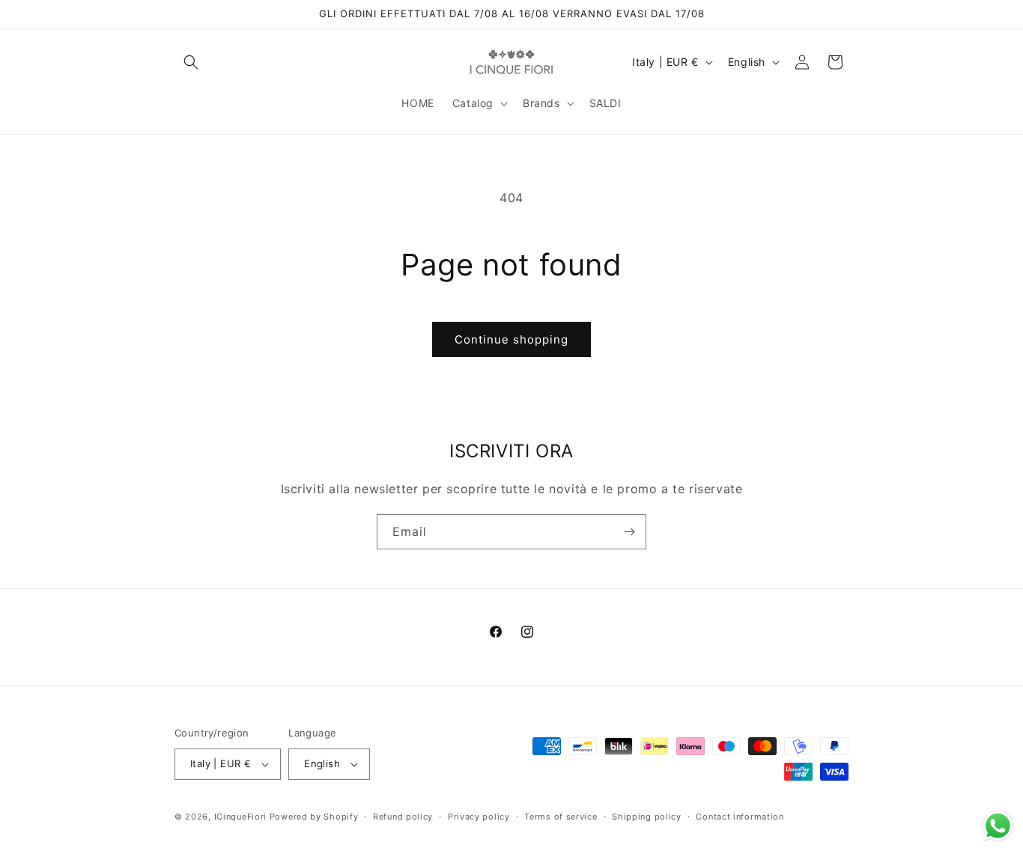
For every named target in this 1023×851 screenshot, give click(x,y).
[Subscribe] (629, 531)
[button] (190, 62)
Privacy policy (479, 816)
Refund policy (403, 816)
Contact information (739, 816)
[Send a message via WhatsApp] (998, 826)
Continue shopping (511, 339)
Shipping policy (647, 816)
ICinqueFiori (240, 816)
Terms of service (560, 816)
